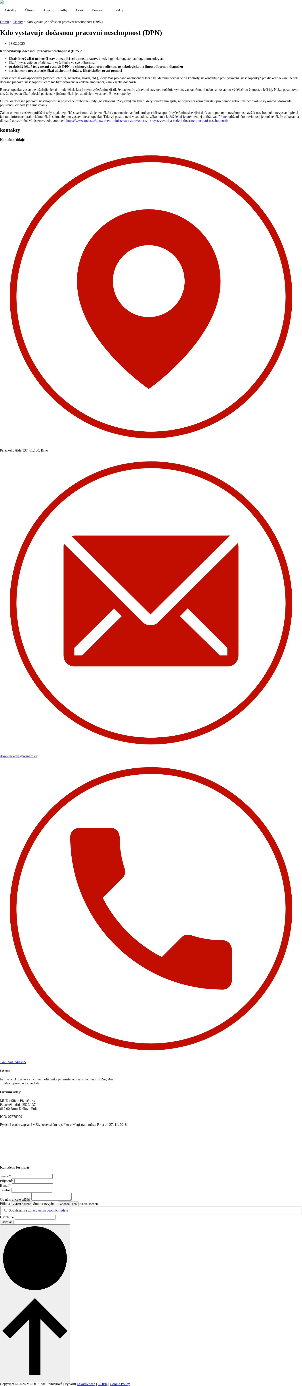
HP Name (7, 1217)
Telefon (5, 1190)
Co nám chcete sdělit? (15, 1199)
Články (29, 10)
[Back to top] (35, 1303)
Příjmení (6, 1181)
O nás (46, 10)
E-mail (5, 1185)
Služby (63, 10)
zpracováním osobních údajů (48, 1210)
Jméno (5, 1176)
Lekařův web (86, 1384)
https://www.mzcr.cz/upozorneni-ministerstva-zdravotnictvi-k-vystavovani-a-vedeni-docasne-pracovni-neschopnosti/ (147, 120)
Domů (4, 22)
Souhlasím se (38, 1210)
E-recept (97, 10)
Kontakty (117, 10)
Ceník (79, 10)
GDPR (102, 1384)
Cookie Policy (120, 1384)
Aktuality (10, 10)
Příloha (5, 1204)
